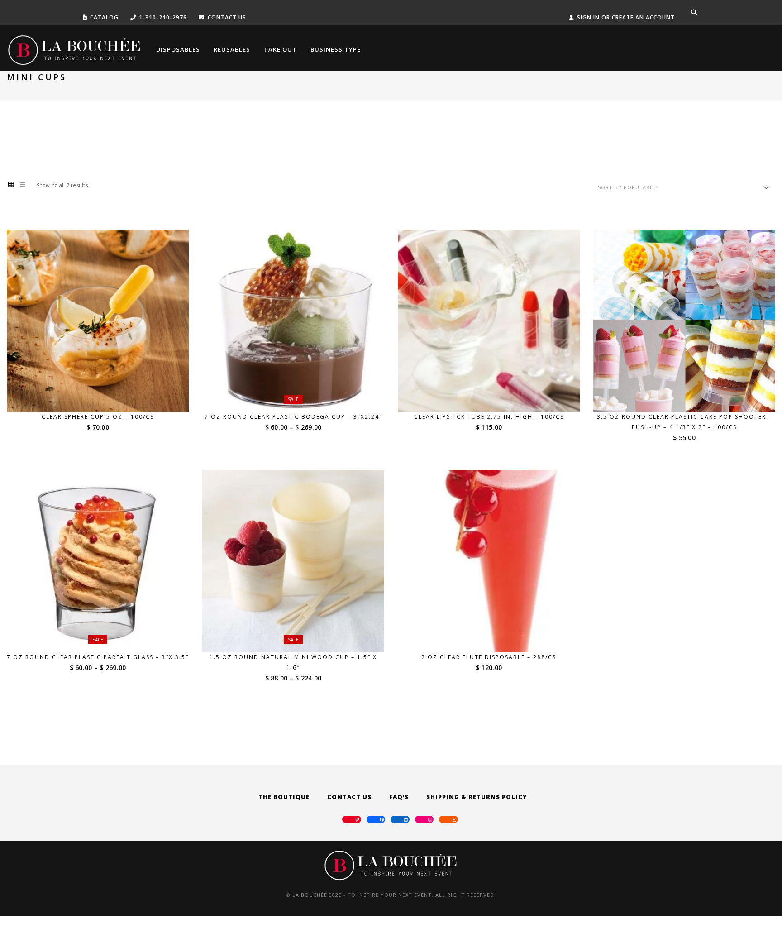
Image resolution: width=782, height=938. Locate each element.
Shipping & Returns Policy (476, 797)
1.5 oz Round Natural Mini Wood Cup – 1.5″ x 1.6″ (293, 662)
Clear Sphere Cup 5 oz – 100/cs (98, 417)
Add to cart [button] (103, 394)
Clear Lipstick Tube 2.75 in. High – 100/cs (489, 417)
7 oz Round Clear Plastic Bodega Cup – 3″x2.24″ (293, 417)
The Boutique (284, 797)
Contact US (227, 17)
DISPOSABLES (178, 49)
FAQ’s (399, 797)
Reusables (232, 49)
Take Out (280, 49)
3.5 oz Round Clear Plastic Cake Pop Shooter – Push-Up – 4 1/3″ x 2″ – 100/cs (684, 422)
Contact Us (349, 797)
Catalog (104, 17)
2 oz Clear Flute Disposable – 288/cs (488, 657)
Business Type (335, 49)
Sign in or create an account (626, 17)
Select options (299, 394)
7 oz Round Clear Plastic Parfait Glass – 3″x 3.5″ (98, 657)
